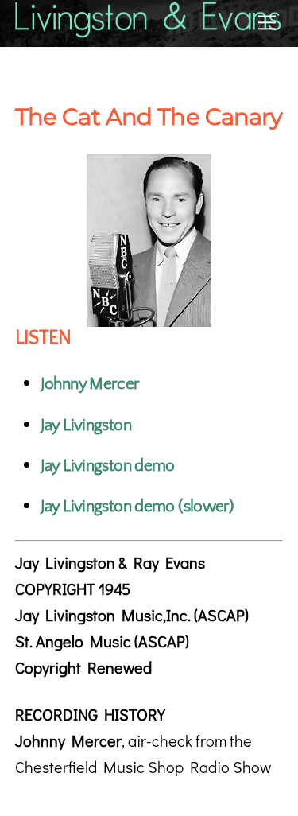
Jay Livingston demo (108, 466)
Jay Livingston (86, 425)
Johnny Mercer (90, 384)
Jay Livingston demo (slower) (137, 506)
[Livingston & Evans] (149, 30)
